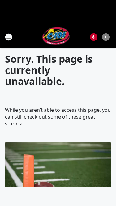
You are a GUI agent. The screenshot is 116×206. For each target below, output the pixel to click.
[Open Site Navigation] (8, 37)
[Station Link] (56, 37)
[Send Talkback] (93, 37)
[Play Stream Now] (106, 37)
